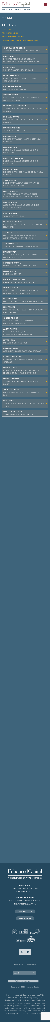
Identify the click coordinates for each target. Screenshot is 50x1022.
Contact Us (25, 911)
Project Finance (10, 33)
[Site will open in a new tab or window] (14, 933)
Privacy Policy (18, 965)
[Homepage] (20, 6)
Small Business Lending (13, 37)
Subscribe (25, 918)
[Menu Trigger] (45, 4)
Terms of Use (31, 965)
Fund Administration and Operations (20, 40)
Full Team (6, 30)
